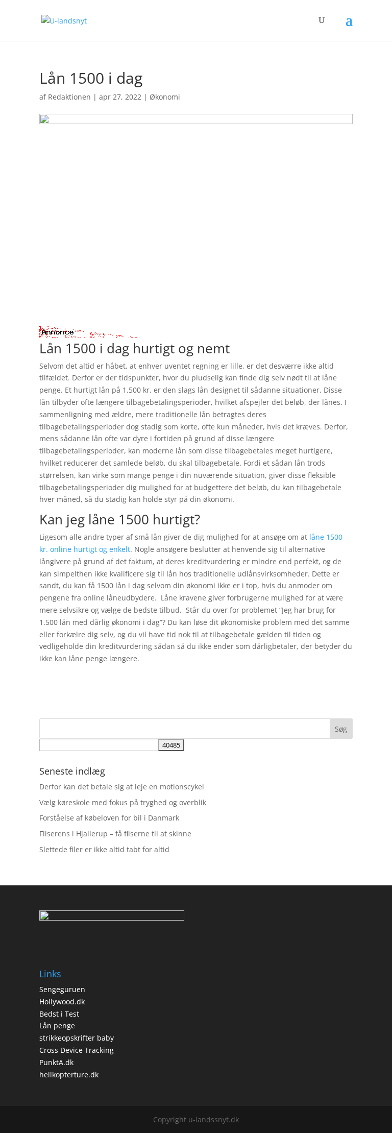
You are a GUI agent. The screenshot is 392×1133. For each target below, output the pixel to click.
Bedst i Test (59, 1014)
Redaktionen (69, 97)
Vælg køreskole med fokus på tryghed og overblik (122, 802)
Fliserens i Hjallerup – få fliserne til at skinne (115, 833)
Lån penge (57, 1025)
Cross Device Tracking (76, 1050)
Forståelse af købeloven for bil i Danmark (109, 818)
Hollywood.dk (62, 1001)
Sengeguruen (62, 989)
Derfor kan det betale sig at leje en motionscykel (121, 786)
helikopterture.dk (69, 1074)
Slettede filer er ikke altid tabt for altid (104, 849)
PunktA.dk (56, 1062)
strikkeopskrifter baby (76, 1038)
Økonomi (165, 97)
